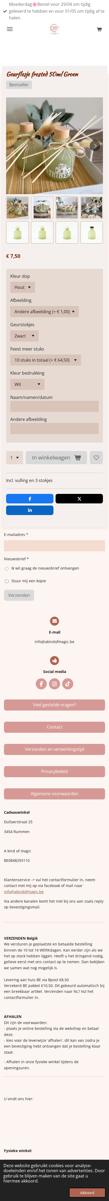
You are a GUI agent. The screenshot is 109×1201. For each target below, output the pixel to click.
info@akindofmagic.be (24, 891)
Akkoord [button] (87, 1192)
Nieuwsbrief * (16, 558)
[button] (17, 207)
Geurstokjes (22, 324)
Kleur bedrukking (27, 373)
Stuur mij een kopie (28, 580)
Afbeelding (20, 300)
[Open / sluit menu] (10, 29)
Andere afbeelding (28, 419)
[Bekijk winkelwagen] (99, 29)
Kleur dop (20, 276)
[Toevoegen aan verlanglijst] (96, 457)
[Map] (54, 1125)
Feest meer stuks (27, 349)
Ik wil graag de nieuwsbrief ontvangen (45, 568)
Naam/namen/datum (31, 397)
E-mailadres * (16, 534)
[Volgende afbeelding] (95, 145)
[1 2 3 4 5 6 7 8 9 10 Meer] (14, 457)
